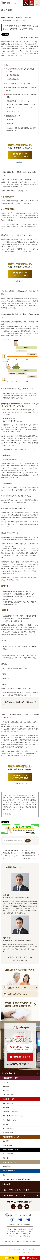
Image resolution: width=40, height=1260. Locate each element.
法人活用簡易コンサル (9, 1128)
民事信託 (5, 1124)
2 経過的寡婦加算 (13, 79)
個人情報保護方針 (18, 1249)
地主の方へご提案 (8, 1132)
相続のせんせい (7, 1166)
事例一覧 (5, 1158)
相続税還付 (6, 1141)
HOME (3, 17)
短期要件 (10, 119)
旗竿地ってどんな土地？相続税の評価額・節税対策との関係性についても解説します (29, 854)
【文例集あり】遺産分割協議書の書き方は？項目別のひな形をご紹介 (10, 854)
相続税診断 (6, 1107)
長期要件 (10, 123)
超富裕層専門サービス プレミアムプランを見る (20, 155)
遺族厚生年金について (13, 116)
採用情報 (32, 1241)
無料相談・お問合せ (10, 1241)
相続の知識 (10, 17)
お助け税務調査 (7, 1145)
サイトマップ (30, 1249)
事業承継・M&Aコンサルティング (13, 1116)
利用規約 (8, 1249)
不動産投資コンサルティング (11, 1111)
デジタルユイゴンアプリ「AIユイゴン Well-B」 (16, 1179)
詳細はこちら (9, 814)
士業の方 (19, 1241)
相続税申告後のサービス (11, 1137)
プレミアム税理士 (8, 1154)
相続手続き (28, 17)
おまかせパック (7, 1082)
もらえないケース (13, 111)
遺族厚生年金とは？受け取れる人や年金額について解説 (19, 703)
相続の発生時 (19, 17)
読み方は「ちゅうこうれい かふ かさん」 (19, 84)
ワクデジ (5, 1175)
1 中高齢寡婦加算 (13, 75)
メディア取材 (25, 1241)
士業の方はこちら (20, 162)
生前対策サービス (9, 1099)
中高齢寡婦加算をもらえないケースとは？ (20, 101)
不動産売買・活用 (8, 1095)
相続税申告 (6, 1086)
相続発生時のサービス (10, 1078)
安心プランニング (8, 1103)
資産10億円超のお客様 (10, 1149)
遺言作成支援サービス (9, 1120)
